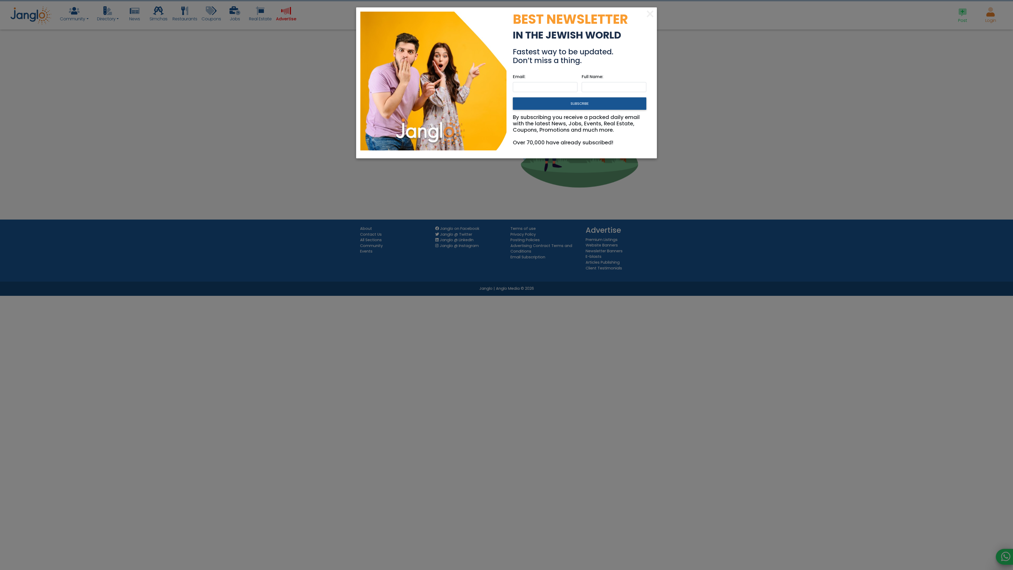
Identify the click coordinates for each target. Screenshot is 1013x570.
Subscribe (580, 103)
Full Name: (592, 77)
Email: (519, 77)
